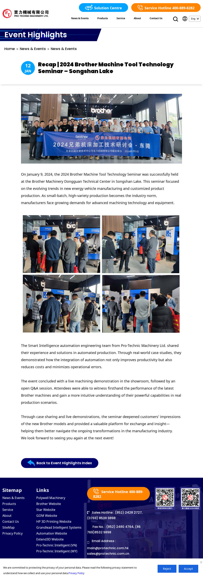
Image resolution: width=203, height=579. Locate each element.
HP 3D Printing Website (53, 521)
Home (9, 48)
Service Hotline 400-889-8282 (169, 8)
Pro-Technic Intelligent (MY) (56, 551)
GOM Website (46, 515)
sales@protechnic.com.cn (108, 553)
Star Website (45, 509)
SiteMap (8, 527)
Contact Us (156, 18)
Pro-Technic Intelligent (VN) (56, 545)
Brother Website (48, 504)
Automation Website (51, 533)
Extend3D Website (50, 539)
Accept (188, 569)
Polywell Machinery (50, 498)
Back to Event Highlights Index (64, 462)
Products (102, 18)
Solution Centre (108, 8)
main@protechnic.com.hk (108, 548)
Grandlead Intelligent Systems (58, 527)
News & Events (80, 18)
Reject (167, 569)
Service (121, 18)
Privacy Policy (12, 533)
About (137, 18)
